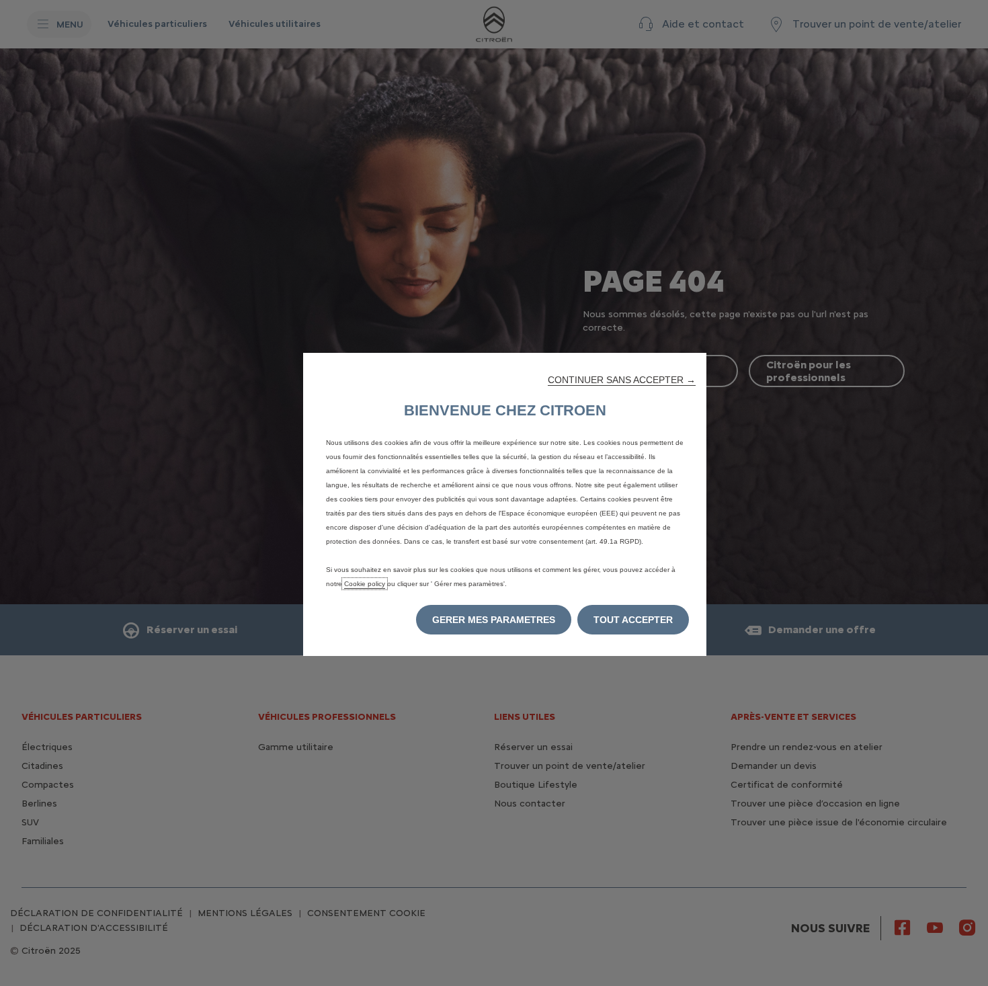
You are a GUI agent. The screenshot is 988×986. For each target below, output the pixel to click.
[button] (622, 379)
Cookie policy (364, 583)
